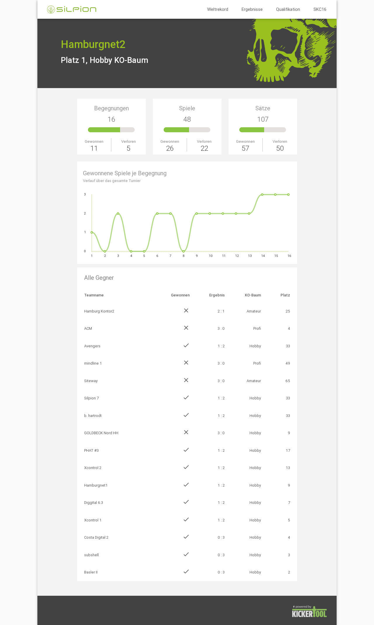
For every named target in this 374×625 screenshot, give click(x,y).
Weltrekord (217, 9)
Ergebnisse (252, 9)
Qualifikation (288, 9)
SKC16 (320, 9)
